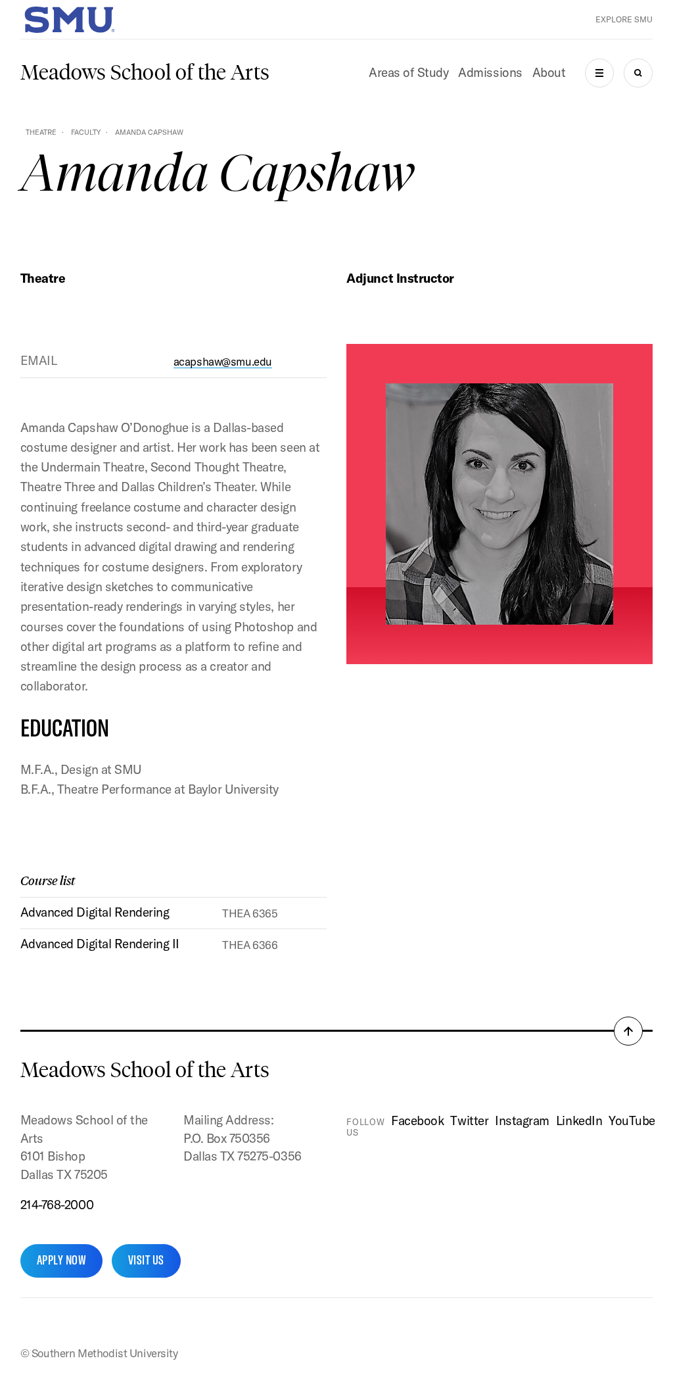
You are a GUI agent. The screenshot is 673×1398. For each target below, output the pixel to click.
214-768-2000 (56, 1205)
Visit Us (146, 1260)
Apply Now (61, 1260)
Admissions (490, 72)
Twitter (469, 1120)
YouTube (632, 1120)
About (549, 72)
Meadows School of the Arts (144, 72)
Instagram (522, 1120)
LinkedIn (579, 1120)
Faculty (86, 132)
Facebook (417, 1120)
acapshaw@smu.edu (223, 361)
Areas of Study (408, 72)
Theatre (41, 132)
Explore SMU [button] (624, 19)
